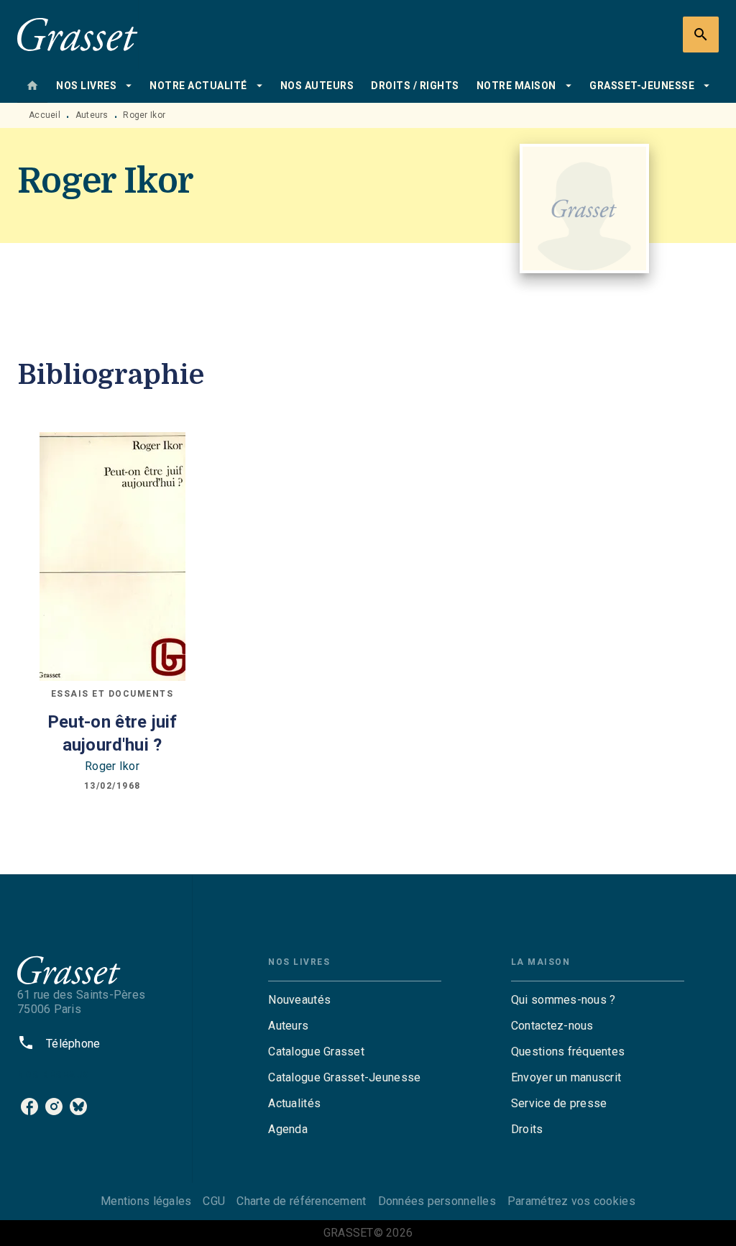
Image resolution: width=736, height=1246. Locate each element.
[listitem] (29, 1106)
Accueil (44, 115)
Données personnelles (437, 1201)
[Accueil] (77, 34)
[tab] (32, 85)
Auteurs (92, 115)
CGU (214, 1201)
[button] (354, 1000)
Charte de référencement (301, 1201)
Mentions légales (146, 1201)
